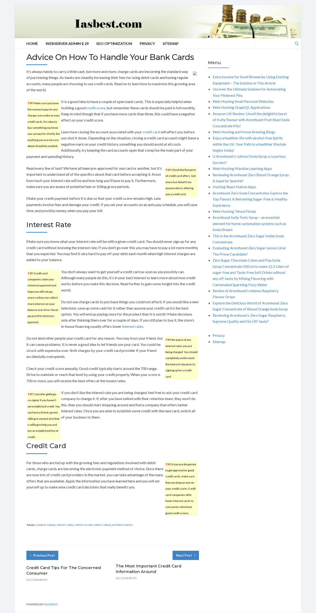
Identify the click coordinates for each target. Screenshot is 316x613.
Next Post (184, 555)
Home (32, 43)
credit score (95, 108)
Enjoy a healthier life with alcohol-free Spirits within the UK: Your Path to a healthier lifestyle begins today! (249, 144)
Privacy (147, 43)
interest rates (132, 326)
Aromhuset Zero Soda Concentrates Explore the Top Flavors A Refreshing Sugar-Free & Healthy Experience (250, 199)
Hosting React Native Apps (234, 187)
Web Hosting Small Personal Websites (243, 101)
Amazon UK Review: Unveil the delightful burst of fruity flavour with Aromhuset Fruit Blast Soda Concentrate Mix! (251, 119)
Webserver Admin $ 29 (67, 43)
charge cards (45, 525)
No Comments (36, 580)
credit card (151, 132)
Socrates (51, 604)
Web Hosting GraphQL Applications (241, 107)
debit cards (102, 525)
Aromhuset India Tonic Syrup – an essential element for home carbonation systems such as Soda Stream (249, 223)
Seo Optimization (114, 43)
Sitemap (171, 43)
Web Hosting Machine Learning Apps (242, 168)
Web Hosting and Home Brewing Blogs (244, 132)
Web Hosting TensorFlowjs (234, 211)
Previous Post (44, 555)
